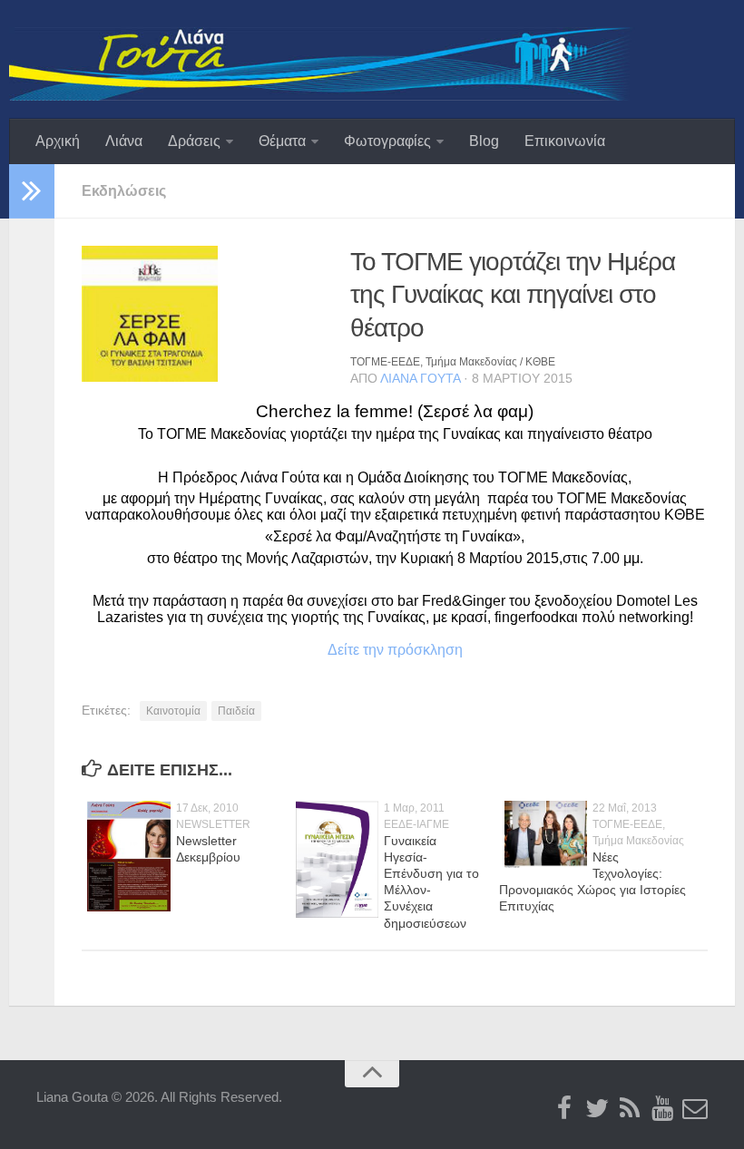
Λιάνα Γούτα (420, 378)
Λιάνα (123, 141)
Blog (484, 141)
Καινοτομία (173, 711)
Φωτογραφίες (387, 141)
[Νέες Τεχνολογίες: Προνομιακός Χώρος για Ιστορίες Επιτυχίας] (546, 864)
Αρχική (57, 141)
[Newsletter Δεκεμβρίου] (129, 907)
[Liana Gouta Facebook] (564, 1109)
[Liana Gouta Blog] (629, 1109)
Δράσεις (194, 141)
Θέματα (282, 141)
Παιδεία (236, 711)
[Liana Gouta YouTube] (662, 1109)
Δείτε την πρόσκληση (395, 649)
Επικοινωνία (564, 141)
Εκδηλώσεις (124, 191)
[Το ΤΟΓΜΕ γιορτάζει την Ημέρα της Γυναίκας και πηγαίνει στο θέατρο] (150, 378)
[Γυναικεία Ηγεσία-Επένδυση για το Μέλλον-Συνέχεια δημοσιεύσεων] (337, 914)
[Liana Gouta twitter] (597, 1109)
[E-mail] (695, 1109)
